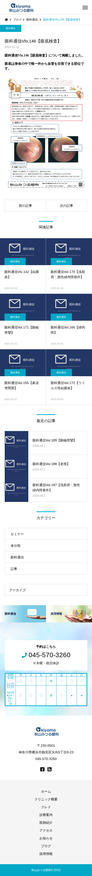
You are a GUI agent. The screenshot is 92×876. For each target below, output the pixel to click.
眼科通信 (10, 28)
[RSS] (49, 769)
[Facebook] (42, 769)
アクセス (46, 830)
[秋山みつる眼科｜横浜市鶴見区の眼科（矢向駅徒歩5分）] (21, 7)
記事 (14, 569)
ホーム (46, 791)
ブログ (46, 846)
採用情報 (46, 854)
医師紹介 (46, 822)
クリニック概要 (46, 799)
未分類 (16, 546)
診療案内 (46, 815)
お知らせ (46, 838)
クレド (46, 807)
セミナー (17, 534)
